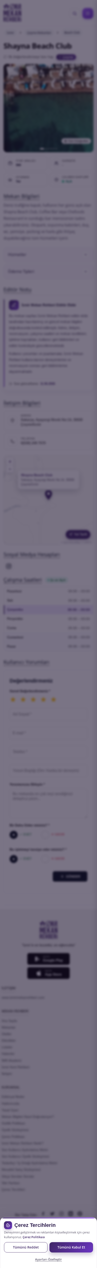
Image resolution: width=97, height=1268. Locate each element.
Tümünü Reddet (26, 1247)
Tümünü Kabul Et (71, 1247)
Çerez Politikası (34, 1237)
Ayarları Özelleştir (48, 1259)
